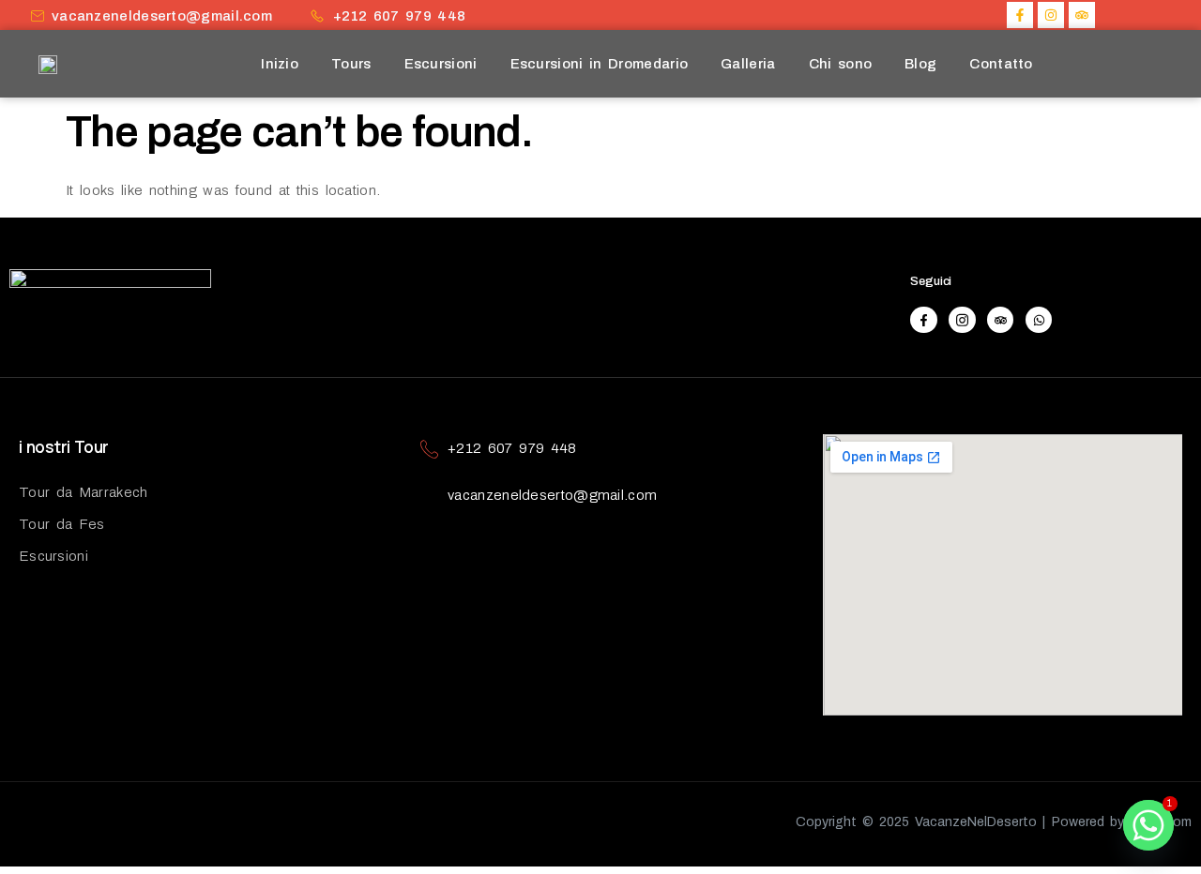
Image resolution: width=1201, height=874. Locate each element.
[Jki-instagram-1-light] (962, 320)
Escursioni (441, 63)
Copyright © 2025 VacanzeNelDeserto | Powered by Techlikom (994, 822)
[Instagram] (1051, 15)
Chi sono (841, 63)
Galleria (748, 63)
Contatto (1000, 63)
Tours (351, 63)
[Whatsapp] (1039, 320)
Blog (920, 63)
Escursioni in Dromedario (599, 63)
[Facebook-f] (1020, 15)
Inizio (279, 63)
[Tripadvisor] (1082, 15)
